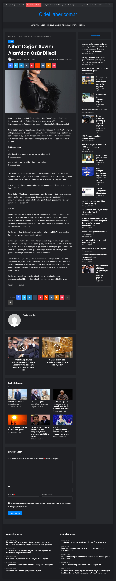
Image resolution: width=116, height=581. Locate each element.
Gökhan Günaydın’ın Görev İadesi (101, 190)
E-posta (11, 495)
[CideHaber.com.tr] (58, 14)
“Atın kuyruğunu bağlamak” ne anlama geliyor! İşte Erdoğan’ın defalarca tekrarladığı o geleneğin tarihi (94, 222)
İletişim (82, 25)
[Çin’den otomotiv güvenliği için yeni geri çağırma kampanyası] (88, 119)
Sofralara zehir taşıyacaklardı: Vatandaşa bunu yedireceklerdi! (94, 257)
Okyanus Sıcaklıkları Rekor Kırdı (94, 110)
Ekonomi (50, 25)
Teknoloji (66, 25)
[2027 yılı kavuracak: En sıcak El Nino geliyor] (17, 420)
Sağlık (58, 25)
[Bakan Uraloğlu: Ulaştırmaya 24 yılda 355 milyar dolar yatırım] (88, 171)
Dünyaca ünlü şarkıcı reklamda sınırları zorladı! (27, 162)
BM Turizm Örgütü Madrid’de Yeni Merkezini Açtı (93, 202)
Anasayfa (35, 25)
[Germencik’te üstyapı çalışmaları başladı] (88, 97)
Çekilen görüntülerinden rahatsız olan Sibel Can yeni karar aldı (61, 430)
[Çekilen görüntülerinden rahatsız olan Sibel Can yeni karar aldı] (63, 420)
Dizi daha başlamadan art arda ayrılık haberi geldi (29, 154)
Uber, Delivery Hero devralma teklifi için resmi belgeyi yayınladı (94, 146)
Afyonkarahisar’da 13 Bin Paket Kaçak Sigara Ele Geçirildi (101, 82)
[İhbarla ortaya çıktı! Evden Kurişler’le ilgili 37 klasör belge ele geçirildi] (88, 269)
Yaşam (74, 25)
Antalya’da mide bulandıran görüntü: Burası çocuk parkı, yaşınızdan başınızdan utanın (72, 5)
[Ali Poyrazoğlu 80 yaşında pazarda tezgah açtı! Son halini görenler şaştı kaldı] (63, 394)
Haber (42, 25)
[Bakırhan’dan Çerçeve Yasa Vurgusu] (88, 158)
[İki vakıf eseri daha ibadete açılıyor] (17, 394)
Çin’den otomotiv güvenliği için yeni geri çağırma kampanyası (101, 122)
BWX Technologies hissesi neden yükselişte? (92, 137)
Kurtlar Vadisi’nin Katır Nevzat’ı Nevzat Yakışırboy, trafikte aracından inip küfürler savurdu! (40, 431)
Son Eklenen (95, 36)
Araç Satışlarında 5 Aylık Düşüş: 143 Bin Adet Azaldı (95, 211)
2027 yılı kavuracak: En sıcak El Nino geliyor (17, 428)
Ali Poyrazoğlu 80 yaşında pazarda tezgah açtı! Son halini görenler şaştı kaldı (62, 405)
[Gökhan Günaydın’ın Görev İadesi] (88, 191)
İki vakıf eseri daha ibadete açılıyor (16, 403)
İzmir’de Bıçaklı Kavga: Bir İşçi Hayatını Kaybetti (94, 241)
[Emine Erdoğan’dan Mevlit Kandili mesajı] (40, 394)
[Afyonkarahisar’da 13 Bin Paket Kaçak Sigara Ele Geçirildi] (88, 80)
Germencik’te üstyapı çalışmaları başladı (101, 98)
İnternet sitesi (47, 495)
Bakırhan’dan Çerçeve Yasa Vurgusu (101, 157)
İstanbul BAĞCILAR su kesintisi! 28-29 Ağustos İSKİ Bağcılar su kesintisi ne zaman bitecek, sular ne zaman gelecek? (94, 47)
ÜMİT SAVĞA (16, 59)
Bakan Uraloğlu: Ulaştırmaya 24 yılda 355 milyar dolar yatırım (101, 174)
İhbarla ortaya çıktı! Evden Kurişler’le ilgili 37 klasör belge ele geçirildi (102, 272)
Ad (9, 486)
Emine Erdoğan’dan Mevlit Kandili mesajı (39, 403)
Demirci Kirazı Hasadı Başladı (94, 248)
